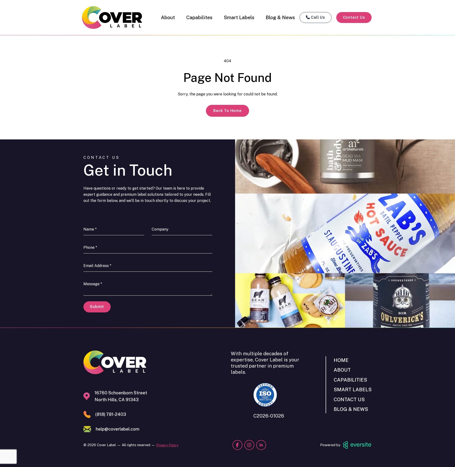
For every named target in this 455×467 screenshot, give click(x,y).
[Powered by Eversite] (357, 445)
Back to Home (227, 110)
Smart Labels (239, 17)
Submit (97, 306)
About (168, 17)
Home (341, 360)
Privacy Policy (167, 445)
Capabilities (350, 380)
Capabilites (199, 17)
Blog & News (280, 17)
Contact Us (354, 17)
